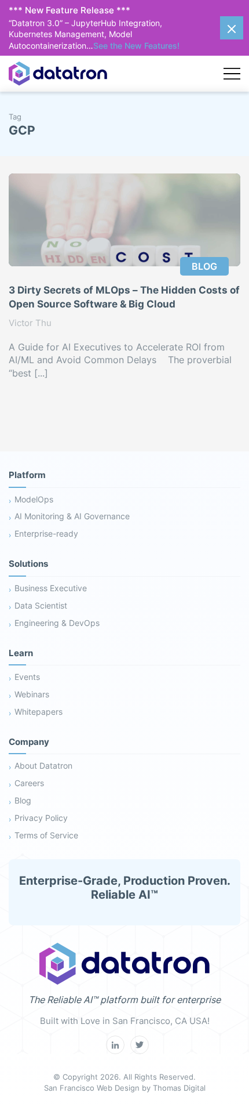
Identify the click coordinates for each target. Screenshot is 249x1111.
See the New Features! (136, 45)
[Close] (231, 27)
